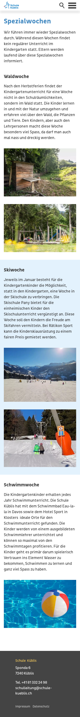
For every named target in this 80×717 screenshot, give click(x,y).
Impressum (22, 706)
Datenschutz (41, 706)
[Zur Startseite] (13, 5)
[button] (73, 5)
